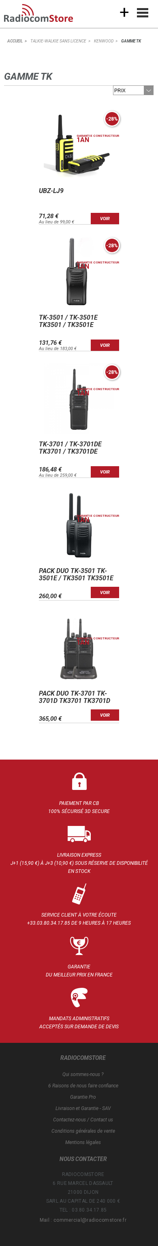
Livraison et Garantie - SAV (83, 1108)
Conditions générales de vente (83, 1131)
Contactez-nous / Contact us (83, 1120)
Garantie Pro (83, 1097)
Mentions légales (83, 1142)
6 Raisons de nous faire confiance (83, 1086)
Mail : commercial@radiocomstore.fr (83, 1220)
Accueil (15, 41)
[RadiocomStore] (44, 16)
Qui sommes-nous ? (83, 1074)
